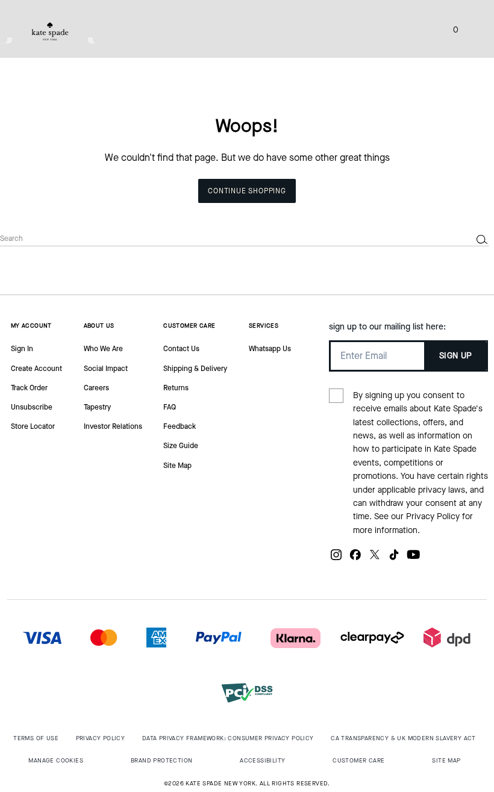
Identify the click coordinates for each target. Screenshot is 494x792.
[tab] (50, 31)
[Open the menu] (472, 29)
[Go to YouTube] (413, 559)
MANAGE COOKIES (55, 760)
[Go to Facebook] (355, 559)
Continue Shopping (247, 191)
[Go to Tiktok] (394, 559)
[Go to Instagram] (336, 559)
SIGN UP (455, 355)
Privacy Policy (433, 516)
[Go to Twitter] (374, 559)
